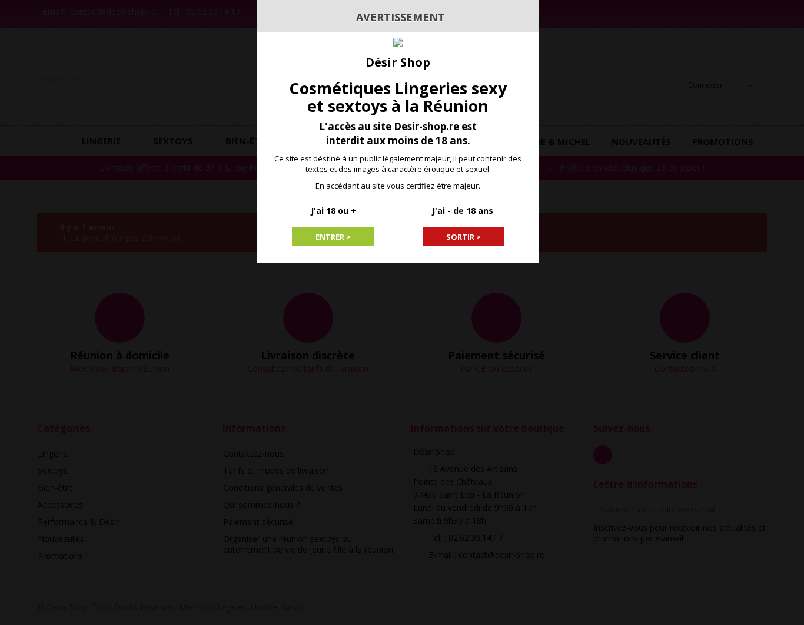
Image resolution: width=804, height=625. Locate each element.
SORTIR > (463, 237)
